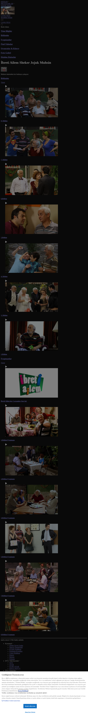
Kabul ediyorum (30, 706)
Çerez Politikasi (23, 691)
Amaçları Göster (30, 712)
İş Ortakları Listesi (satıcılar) (11, 700)
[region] (44, 693)
